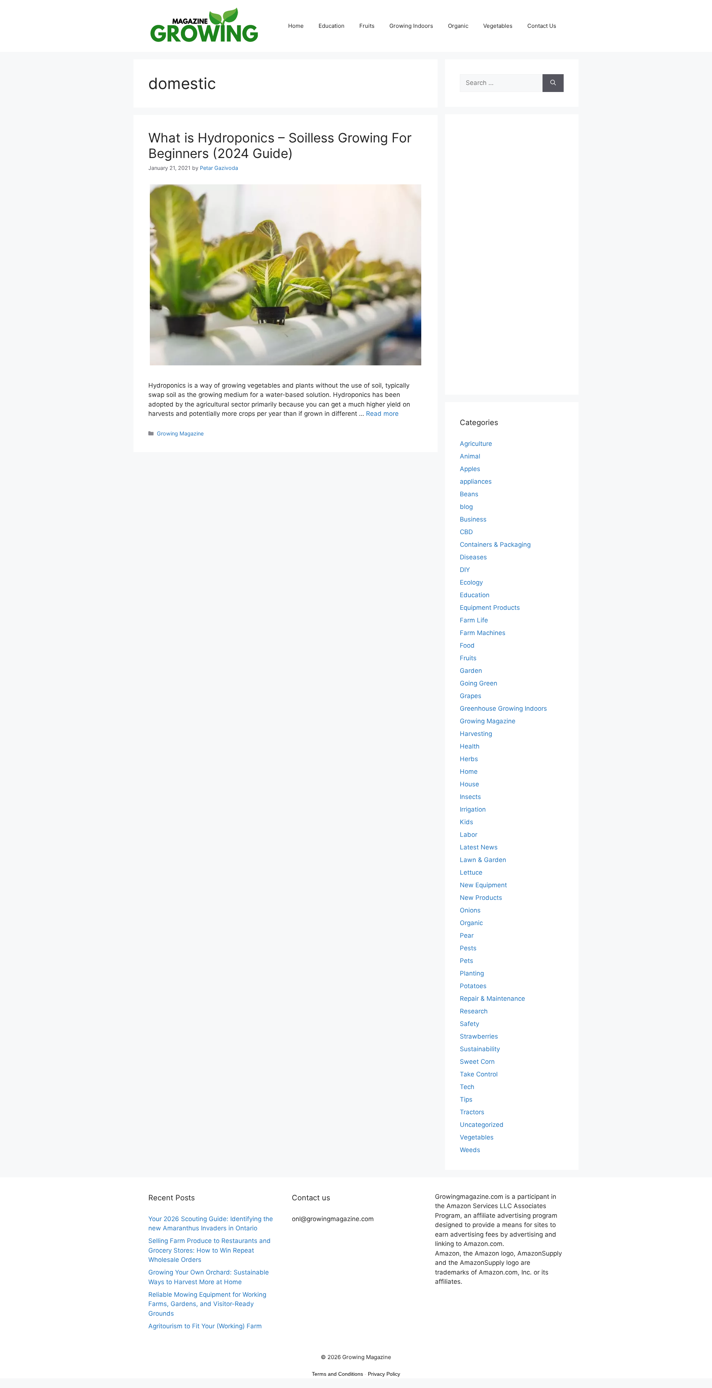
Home (296, 25)
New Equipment (483, 885)
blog (466, 506)
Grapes (470, 696)
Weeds (470, 1150)
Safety (469, 1023)
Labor (468, 834)
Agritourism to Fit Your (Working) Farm (205, 1326)
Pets (466, 960)
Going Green (478, 683)
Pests (468, 948)
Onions (470, 910)
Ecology (471, 582)
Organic (458, 25)
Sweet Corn (477, 1061)
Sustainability (480, 1049)
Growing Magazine (180, 433)
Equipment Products (490, 607)
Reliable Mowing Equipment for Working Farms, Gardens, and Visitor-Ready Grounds (207, 1304)
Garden (471, 670)
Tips (466, 1099)
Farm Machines (482, 633)
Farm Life (474, 620)
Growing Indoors (411, 25)
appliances (476, 481)
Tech (467, 1087)
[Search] (553, 83)
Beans (469, 494)
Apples (470, 469)
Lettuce (471, 872)
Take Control (479, 1074)
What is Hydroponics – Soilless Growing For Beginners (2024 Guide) (280, 145)
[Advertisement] (512, 259)
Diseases (473, 557)
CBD (466, 532)
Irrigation (473, 809)
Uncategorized (482, 1124)
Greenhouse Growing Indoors (503, 708)
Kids (466, 822)
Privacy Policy (384, 1374)
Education (332, 25)
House (469, 784)
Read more (382, 413)
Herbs (469, 759)
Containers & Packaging (495, 544)
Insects (470, 796)
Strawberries (479, 1036)
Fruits (367, 25)
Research (474, 1011)
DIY (465, 569)
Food (467, 645)
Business (473, 519)
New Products (481, 897)
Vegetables (497, 25)
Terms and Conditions (337, 1374)
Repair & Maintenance (492, 998)
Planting (472, 973)
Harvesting (476, 733)
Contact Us (541, 25)
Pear (467, 935)
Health (469, 746)
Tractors (472, 1112)
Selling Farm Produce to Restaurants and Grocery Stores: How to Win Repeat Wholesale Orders (209, 1250)
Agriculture (476, 443)
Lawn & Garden (483, 860)
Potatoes (473, 986)
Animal (470, 456)
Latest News (479, 847)
